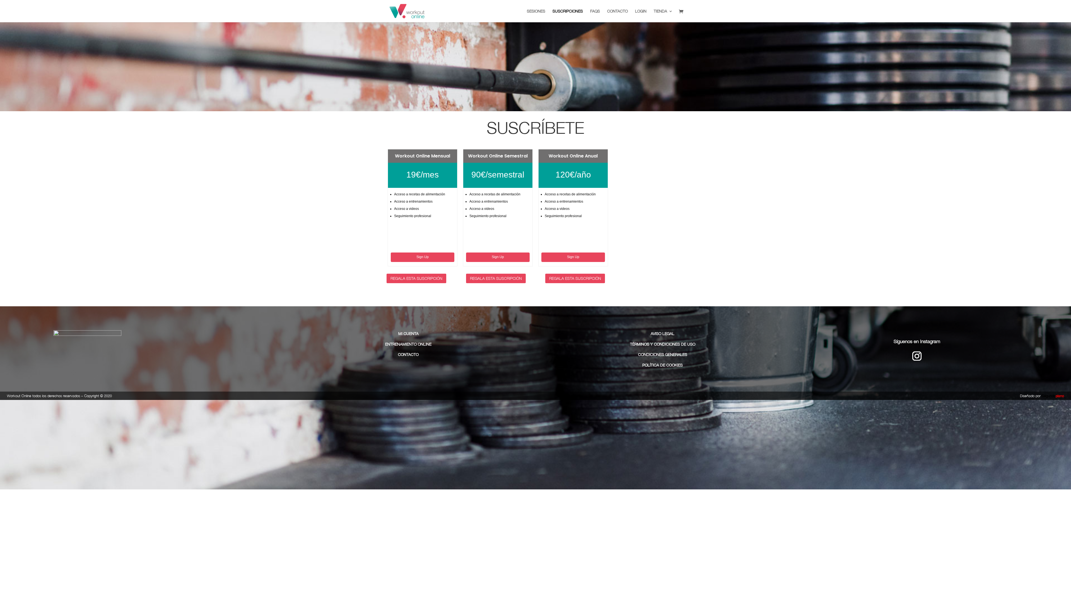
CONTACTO (408, 354)
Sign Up (422, 257)
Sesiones (536, 11)
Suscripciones (568, 11)
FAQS (595, 11)
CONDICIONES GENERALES (662, 354)
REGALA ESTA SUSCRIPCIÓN (416, 278)
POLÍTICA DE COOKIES (662, 365)
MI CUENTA (408, 333)
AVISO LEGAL (662, 333)
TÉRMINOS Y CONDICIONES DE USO (662, 344)
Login (641, 11)
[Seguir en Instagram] (917, 356)
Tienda (660, 11)
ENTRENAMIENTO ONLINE (408, 344)
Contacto (617, 11)
